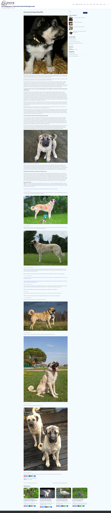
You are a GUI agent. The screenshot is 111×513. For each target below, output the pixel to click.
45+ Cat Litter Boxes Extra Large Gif (78, 26)
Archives (70, 48)
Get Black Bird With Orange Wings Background (75, 43)
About (104, 4)
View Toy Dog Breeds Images (46, 500)
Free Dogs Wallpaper (72, 53)
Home (73, 4)
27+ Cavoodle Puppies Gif (77, 500)
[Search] (108, 4)
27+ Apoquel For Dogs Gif (72, 38)
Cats (87, 4)
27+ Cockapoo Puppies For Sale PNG (79, 17)
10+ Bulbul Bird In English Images (30, 500)
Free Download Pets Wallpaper (32, 478)
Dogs (84, 4)
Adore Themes (70, 511)
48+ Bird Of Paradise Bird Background (74, 41)
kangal (31, 479)
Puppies (97, 4)
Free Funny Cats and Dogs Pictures (74, 56)
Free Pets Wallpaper (79, 4)
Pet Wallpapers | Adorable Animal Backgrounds (18, 6)
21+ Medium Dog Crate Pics (77, 22)
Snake (101, 4)
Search (70, 11)
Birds (94, 4)
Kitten (91, 4)
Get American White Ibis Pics (62, 500)
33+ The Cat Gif (71, 44)
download (28, 479)
